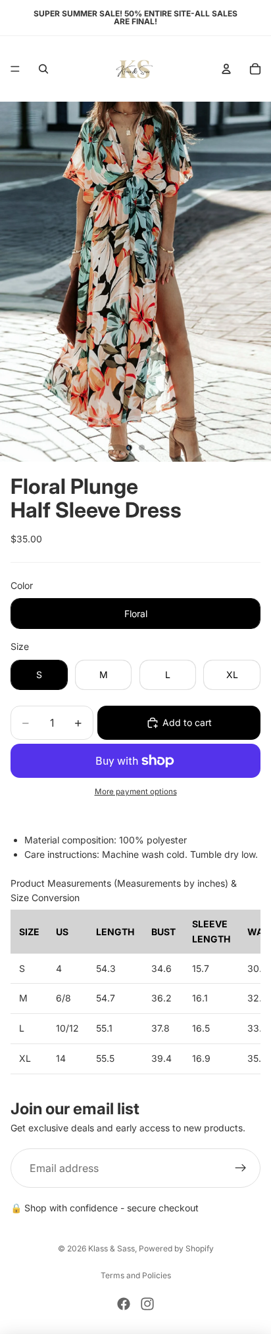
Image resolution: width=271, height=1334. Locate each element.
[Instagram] (147, 1304)
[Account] (226, 68)
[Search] (43, 68)
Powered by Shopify (176, 1248)
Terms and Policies (136, 1275)
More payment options (136, 791)
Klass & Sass (111, 1248)
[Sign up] (241, 1168)
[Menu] (15, 69)
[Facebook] (124, 1304)
